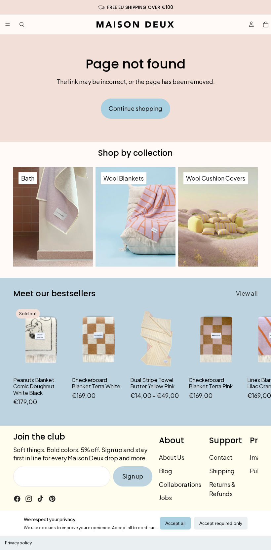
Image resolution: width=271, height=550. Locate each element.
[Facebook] (17, 499)
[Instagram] (29, 499)
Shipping (222, 471)
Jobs (165, 498)
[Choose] (173, 363)
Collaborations (180, 484)
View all (247, 293)
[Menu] (7, 24)
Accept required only (220, 523)
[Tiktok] (40, 499)
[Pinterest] (52, 499)
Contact (220, 457)
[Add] (115, 363)
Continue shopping (135, 108)
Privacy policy (18, 542)
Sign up (132, 476)
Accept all (175, 523)
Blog (165, 471)
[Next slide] (250, 356)
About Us (171, 457)
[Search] (22, 24)
